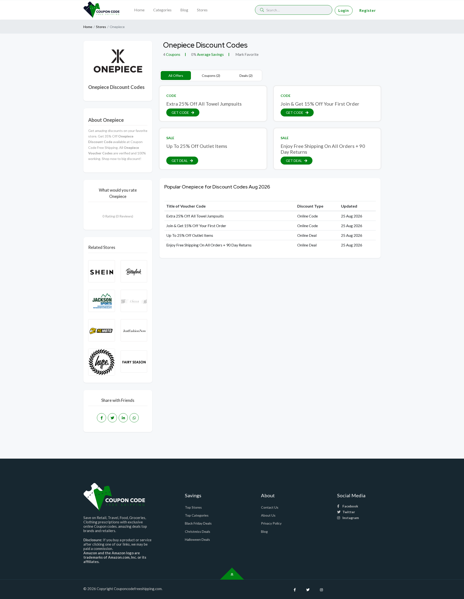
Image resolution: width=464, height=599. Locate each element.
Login (343, 10)
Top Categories (197, 515)
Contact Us (269, 507)
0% (193, 54)
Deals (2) (246, 75)
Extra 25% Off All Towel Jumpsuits (204, 104)
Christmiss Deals (197, 531)
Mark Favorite (247, 54)
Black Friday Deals (198, 523)
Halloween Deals (197, 539)
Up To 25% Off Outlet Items (196, 146)
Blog (184, 9)
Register (367, 10)
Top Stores (193, 507)
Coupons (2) (211, 75)
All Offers (175, 75)
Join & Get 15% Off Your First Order (320, 104)
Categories (162, 9)
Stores (202, 9)
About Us (268, 515)
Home (139, 9)
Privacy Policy (271, 523)
